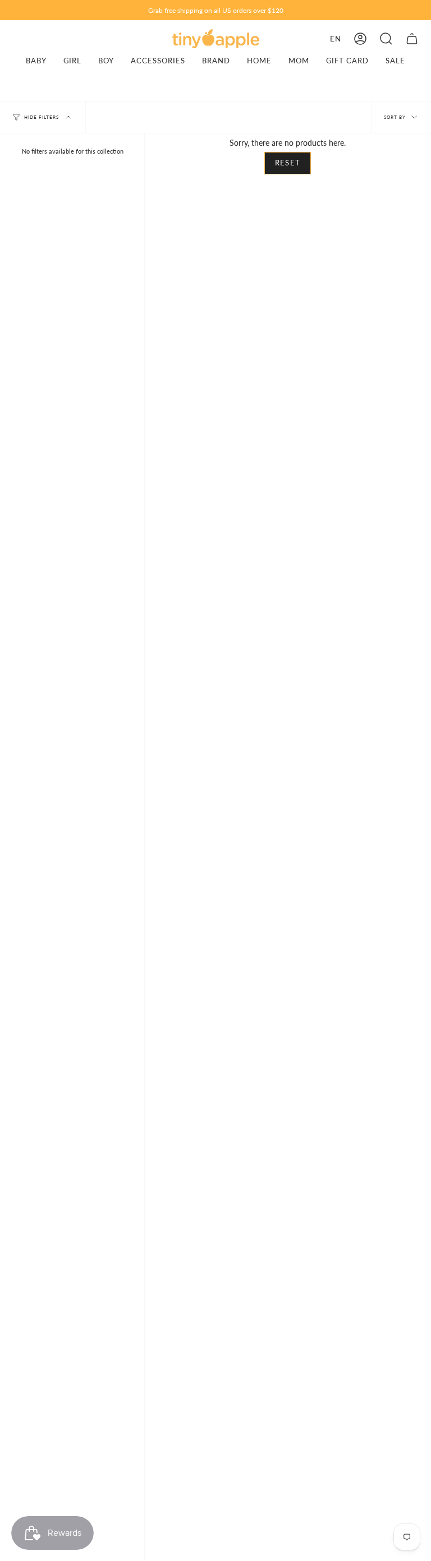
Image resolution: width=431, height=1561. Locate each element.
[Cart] (412, 38)
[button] (386, 38)
